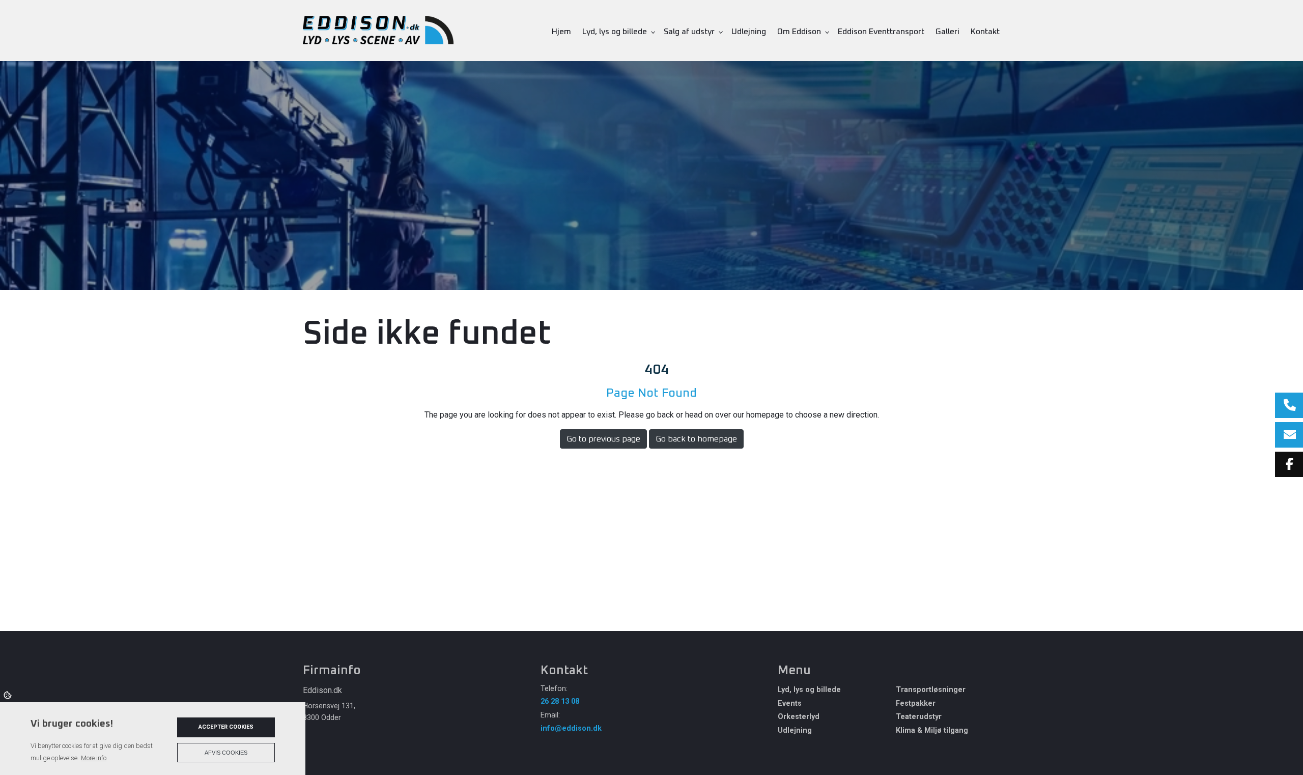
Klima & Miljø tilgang (932, 730)
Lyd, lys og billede (809, 690)
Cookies (8, 694)
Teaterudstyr (919, 717)
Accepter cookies (226, 727)
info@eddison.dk (571, 728)
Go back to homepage (696, 439)
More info (93, 758)
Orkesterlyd (798, 717)
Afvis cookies (226, 753)
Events (790, 703)
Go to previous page (603, 439)
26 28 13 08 (560, 701)
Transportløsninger (931, 690)
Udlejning (795, 730)
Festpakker (916, 703)
